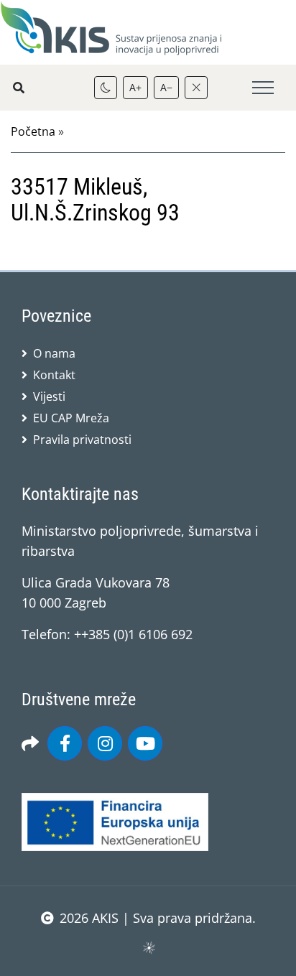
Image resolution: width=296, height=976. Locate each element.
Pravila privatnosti (82, 439)
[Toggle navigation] (263, 88)
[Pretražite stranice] (18, 87)
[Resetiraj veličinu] (196, 87)
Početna (33, 131)
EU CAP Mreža (71, 418)
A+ (135, 87)
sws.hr (148, 946)
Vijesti (49, 396)
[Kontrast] (105, 87)
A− (166, 87)
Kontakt (54, 375)
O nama (54, 353)
